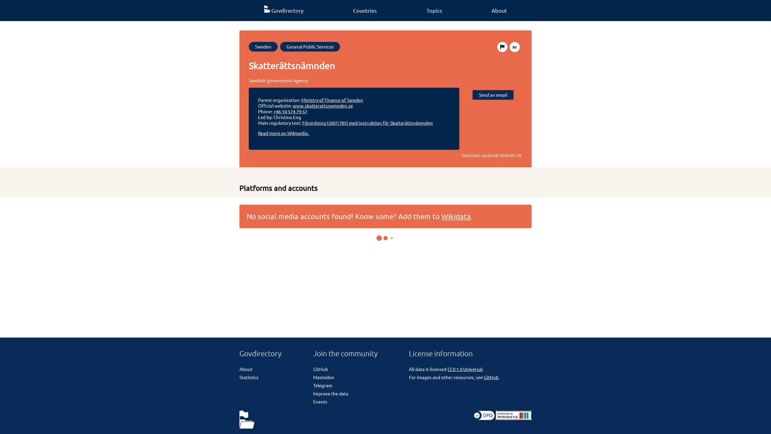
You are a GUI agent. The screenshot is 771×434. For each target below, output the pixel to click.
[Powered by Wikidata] (513, 418)
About (499, 10)
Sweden (263, 46)
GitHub (320, 369)
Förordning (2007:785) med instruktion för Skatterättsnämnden (367, 123)
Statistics (248, 377)
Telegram (322, 385)
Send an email (493, 95)
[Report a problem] (502, 47)
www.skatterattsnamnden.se (323, 105)
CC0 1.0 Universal (465, 369)
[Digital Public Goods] (484, 418)
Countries (365, 10)
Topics (434, 10)
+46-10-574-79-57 (290, 111)
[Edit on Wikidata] (515, 47)
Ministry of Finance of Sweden (332, 100)
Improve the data (330, 393)
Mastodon (323, 377)
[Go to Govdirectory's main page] (246, 419)
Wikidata (456, 216)
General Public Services (310, 46)
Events (320, 401)
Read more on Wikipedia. (283, 133)
